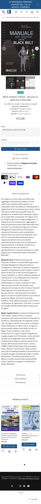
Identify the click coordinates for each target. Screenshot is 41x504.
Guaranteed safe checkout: (9, 173)
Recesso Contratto (34, 478)
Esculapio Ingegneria (23, 114)
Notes (3, 126)
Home (3, 17)
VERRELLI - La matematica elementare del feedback (30, 435)
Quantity (4, 140)
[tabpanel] (10, 431)
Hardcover (25, 111)
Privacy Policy (21, 478)
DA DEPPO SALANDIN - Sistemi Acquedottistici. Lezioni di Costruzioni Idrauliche (9, 436)
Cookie (27, 478)
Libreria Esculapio (9, 12)
